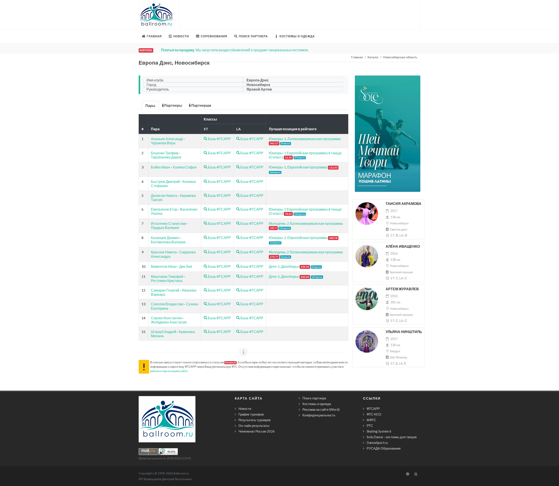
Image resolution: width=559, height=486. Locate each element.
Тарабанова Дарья (166, 157)
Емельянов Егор (164, 209)
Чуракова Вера (163, 143)
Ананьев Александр (167, 139)
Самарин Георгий (165, 290)
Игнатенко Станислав (168, 223)
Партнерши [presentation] (201, 105)
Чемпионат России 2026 (256, 431)
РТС (370, 426)
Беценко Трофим (164, 153)
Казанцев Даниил (165, 237)
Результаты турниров (254, 420)
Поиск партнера (314, 398)
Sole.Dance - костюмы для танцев (392, 437)
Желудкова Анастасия (169, 322)
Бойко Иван (160, 167)
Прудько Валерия (165, 227)
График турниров (251, 414)
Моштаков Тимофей (167, 276)
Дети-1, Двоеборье (284, 266)
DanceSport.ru (377, 443)
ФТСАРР (373, 408)
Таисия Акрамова (403, 203)
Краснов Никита (164, 252)
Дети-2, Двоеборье (284, 276)
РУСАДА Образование (384, 448)
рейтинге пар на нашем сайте (168, 371)
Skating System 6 (379, 431)
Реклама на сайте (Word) (321, 409)
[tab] (150, 105)
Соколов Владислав (167, 304)
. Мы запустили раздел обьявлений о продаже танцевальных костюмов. (231, 50)
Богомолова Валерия (168, 242)
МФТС (371, 420)
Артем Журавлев (402, 289)
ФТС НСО (374, 414)
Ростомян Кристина (166, 280)
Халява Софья (185, 167)
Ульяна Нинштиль (404, 331)
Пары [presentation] (150, 105)
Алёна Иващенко (403, 246)
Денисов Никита (164, 195)
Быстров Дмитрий (165, 181)
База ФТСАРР (219, 139)
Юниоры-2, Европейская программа (298, 237)
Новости (244, 408)
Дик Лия (185, 266)
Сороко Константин (166, 318)
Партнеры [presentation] (173, 105)
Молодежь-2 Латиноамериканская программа (306, 223)
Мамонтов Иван (164, 266)
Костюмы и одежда (316, 404)
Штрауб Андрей (163, 332)
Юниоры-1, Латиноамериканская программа (305, 139)
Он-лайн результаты (253, 426)
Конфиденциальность (318, 415)
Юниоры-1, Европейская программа (298, 167)
